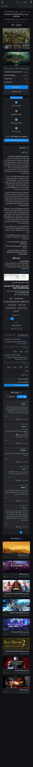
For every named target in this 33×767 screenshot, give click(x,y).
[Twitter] (18, 328)
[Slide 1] (26, 46)
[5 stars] (15, 319)
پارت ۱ (26, 352)
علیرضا (23, 22)
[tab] (10, 335)
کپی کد (7, 136)
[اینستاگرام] (7, 6)
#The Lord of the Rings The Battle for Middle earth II (16, 302)
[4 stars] (17, 319)
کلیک (17, 295)
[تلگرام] (5, 6)
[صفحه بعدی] (8, 532)
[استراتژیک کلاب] (31, 2)
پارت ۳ (15, 352)
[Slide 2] (17, 46)
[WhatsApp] (15, 328)
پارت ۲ (21, 352)
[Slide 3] (8, 46)
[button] (16, 277)
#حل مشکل (16, 311)
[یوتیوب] (2, 6)
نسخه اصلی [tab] (24, 152)
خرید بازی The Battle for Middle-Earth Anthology (16, 140)
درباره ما (25, 6)
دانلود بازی (18, 25)
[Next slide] (29, 47)
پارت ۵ (9, 367)
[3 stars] (20, 319)
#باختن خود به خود (12, 305)
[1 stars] (25, 319)
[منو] (2, 2)
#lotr (11, 299)
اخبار (21, 6)
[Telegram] (12, 328)
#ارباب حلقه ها (21, 305)
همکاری (30, 6)
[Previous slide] (4, 47)
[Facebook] (21, 328)
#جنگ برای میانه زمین (11, 308)
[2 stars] (22, 319)
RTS (13, 25)
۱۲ (11, 532)
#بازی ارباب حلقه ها (22, 308)
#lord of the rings (19, 299)
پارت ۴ (14, 367)
